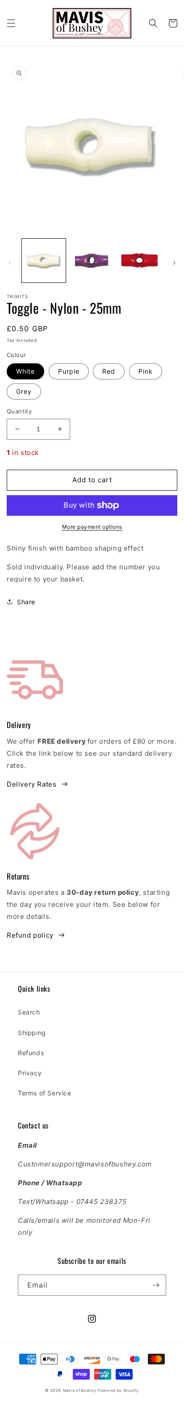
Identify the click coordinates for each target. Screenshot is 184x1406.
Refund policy (30, 935)
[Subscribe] (156, 1285)
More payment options (92, 526)
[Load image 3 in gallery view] (140, 260)
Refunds (31, 1053)
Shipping (32, 1032)
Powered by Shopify (118, 1390)
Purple (68, 371)
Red (108, 371)
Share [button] (26, 602)
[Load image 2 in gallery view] (92, 260)
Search (29, 1012)
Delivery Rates (31, 784)
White (25, 371)
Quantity (19, 411)
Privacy (30, 1073)
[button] (11, 23)
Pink (145, 371)
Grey (24, 391)
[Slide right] (174, 263)
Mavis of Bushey (79, 1390)
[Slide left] (10, 263)
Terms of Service (44, 1093)
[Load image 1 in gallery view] (44, 260)
